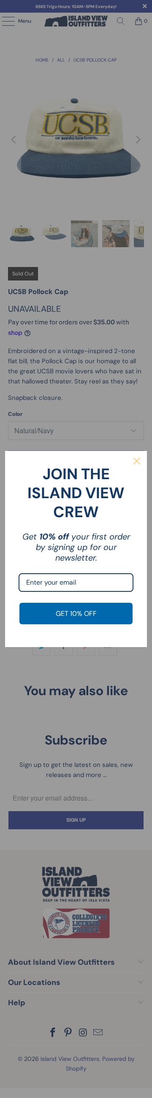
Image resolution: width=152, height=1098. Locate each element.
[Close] (137, 461)
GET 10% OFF (76, 613)
